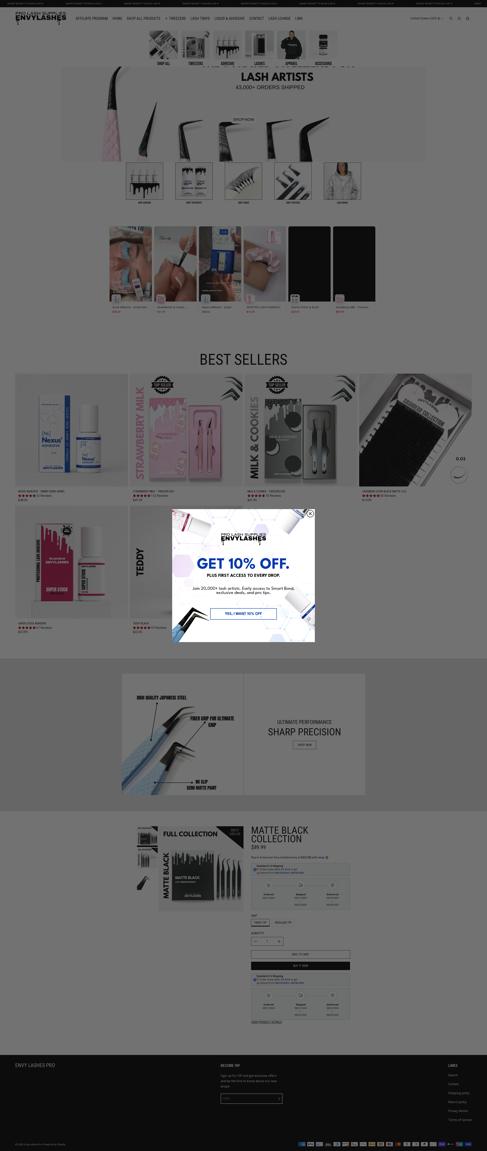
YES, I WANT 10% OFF (243, 614)
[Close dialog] (310, 514)
